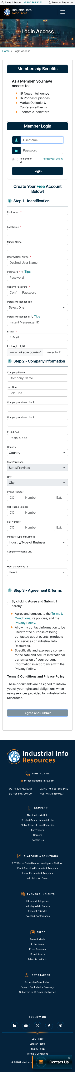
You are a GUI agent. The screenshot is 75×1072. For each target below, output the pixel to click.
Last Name (14, 227)
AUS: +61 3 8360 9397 (52, 793)
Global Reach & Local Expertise (37, 825)
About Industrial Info (37, 815)
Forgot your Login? (53, 158)
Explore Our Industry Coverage (37, 987)
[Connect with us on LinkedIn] (14, 1025)
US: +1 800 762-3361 (20, 788)
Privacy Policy (37, 1048)
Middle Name (14, 242)
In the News (37, 944)
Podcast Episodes (37, 911)
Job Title (12, 387)
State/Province (15, 462)
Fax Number (14, 521)
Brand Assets (37, 954)
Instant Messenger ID (18, 316)
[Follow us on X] (37, 1025)
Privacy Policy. (25, 623)
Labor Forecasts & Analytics (37, 873)
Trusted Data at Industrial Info (37, 820)
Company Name (16, 372)
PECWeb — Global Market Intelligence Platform (37, 863)
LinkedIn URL (16, 346)
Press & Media (37, 939)
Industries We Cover (37, 878)
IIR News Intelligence (37, 901)
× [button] (69, 1058)
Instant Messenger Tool (19, 301)
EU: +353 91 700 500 (20, 793)
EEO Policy (37, 1038)
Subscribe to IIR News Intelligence (37, 992)
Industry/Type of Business (21, 536)
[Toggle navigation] (63, 12)
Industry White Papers (38, 906)
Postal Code (13, 432)
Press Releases (37, 949)
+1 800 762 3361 (32, 2)
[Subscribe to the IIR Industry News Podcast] (60, 1025)
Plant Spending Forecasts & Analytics (37, 868)
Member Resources (62, 2)
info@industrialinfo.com (39, 780)
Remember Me (26, 160)
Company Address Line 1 (20, 402)
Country (11, 447)
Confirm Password (18, 286)
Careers (37, 835)
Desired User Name (19, 256)
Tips (27, 271)
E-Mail (12, 331)
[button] (3, 2)
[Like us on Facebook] (49, 1025)
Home (6, 50)
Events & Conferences (38, 916)
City (9, 476)
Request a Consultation (37, 982)
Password (13, 271)
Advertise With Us (37, 959)
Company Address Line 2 (20, 417)
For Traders (37, 830)
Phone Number (15, 491)
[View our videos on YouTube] (26, 1025)
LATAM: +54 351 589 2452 (54, 788)
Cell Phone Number (17, 506)
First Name (14, 212)
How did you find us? (18, 566)
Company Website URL (19, 551)
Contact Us (38, 840)
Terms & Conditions (37, 1053)
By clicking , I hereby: (34, 603)
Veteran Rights (37, 1043)
